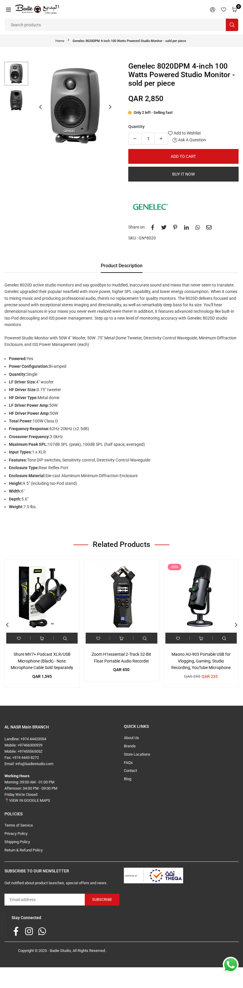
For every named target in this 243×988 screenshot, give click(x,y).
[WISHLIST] (223, 9)
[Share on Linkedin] (186, 227)
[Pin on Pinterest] (175, 227)
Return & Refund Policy (23, 850)
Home (59, 41)
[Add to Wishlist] (18, 638)
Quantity (136, 126)
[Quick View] (65, 638)
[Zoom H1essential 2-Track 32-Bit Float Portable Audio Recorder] (121, 597)
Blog (127, 779)
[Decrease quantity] (135, 138)
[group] (75, 106)
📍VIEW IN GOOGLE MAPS (27, 800)
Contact (130, 770)
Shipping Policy (17, 842)
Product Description (122, 265)
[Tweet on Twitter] (164, 227)
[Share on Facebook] (152, 227)
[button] (8, 9)
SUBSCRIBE (102, 899)
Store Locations (137, 754)
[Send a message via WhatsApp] (230, 964)
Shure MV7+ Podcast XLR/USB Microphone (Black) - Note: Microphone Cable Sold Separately (42, 661)
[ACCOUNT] (212, 9)
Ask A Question (191, 139)
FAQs (128, 762)
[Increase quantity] (161, 138)
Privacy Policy (16, 833)
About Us (131, 738)
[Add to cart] (42, 638)
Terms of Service (18, 825)
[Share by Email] (209, 227)
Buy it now (183, 174)
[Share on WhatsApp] (197, 227)
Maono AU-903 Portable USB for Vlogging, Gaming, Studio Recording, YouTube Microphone (201, 661)
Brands (130, 746)
